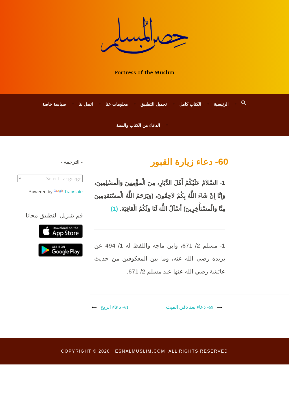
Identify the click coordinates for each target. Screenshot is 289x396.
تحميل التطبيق (154, 104)
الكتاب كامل (190, 104)
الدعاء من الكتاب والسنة (138, 125)
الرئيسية (221, 104)
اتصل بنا (85, 104)
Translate (73, 191)
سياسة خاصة (54, 104)
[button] (244, 103)
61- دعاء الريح (114, 307)
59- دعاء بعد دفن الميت (189, 307)
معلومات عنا (117, 104)
